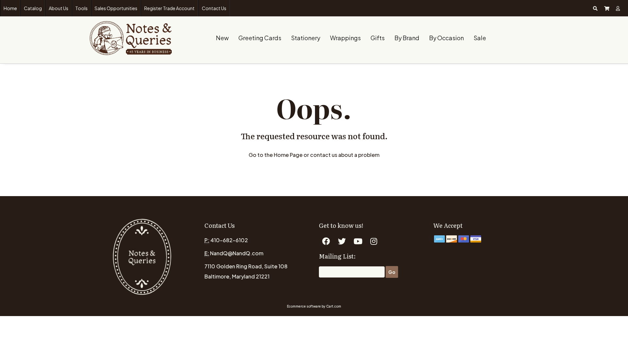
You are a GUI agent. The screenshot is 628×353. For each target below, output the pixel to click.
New (222, 38)
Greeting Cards (259, 38)
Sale (480, 38)
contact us (323, 154)
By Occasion (446, 38)
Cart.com (333, 306)
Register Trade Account (169, 8)
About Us (58, 8)
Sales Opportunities (116, 8)
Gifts (378, 38)
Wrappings (345, 38)
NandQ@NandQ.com (236, 253)
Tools (81, 8)
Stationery (305, 38)
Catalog (33, 8)
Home (10, 8)
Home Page (288, 154)
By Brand (406, 38)
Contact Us (214, 8)
